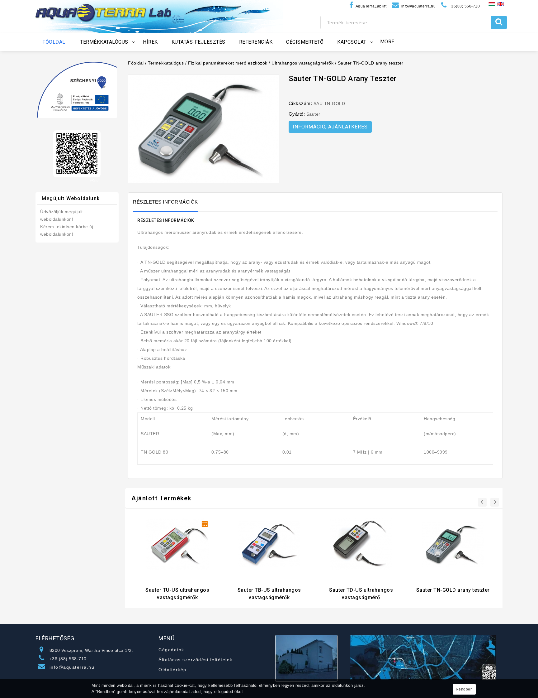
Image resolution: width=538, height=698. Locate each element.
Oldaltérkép (172, 669)
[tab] (168, 202)
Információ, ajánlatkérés (330, 127)
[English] (500, 3)
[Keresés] (499, 22)
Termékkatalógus (166, 62)
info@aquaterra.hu (72, 667)
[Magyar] (491, 3)
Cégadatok (171, 649)
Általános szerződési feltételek (195, 659)
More (387, 42)
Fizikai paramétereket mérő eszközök (227, 62)
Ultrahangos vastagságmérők (302, 62)
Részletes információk (165, 202)
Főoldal (136, 62)
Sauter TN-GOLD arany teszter (371, 62)
